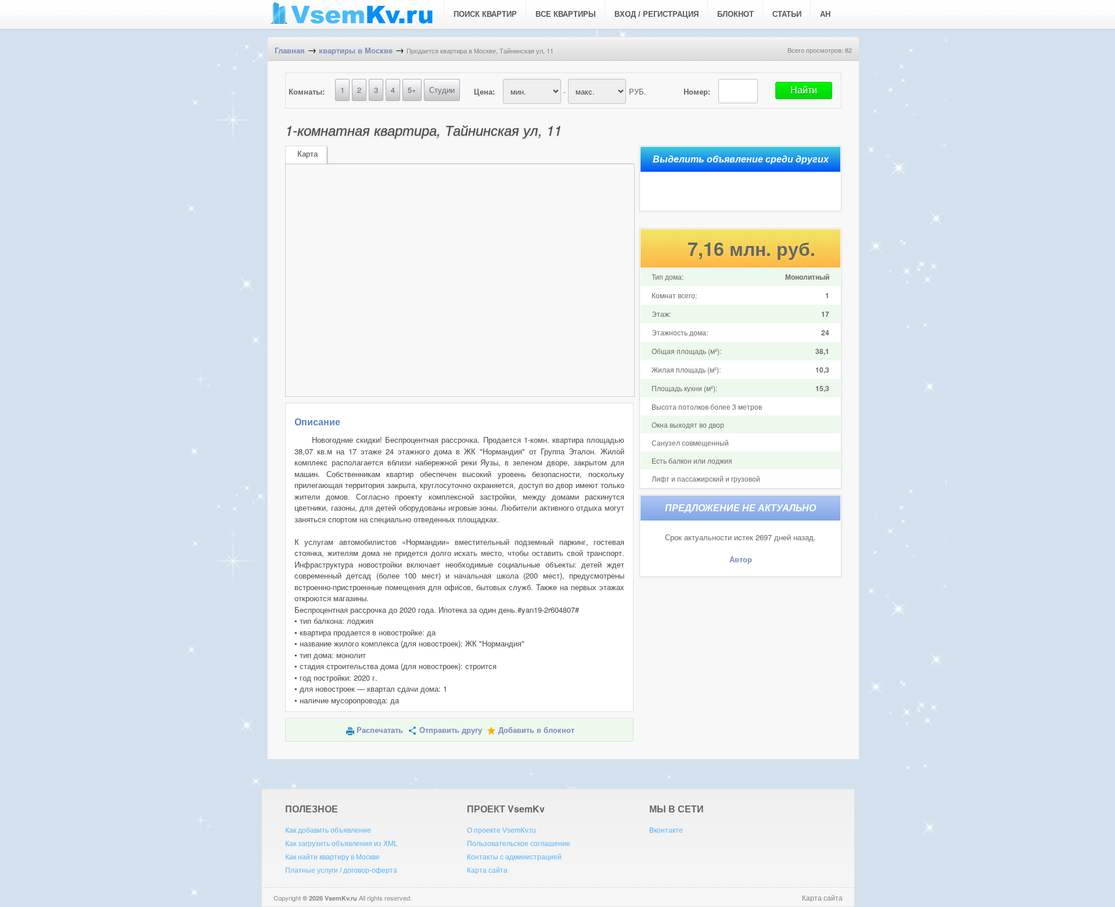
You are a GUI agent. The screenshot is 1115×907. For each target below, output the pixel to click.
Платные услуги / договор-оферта (341, 870)
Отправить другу (450, 730)
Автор (740, 559)
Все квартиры (565, 14)
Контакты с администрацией (514, 857)
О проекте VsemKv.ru (501, 830)
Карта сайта (487, 870)
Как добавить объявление (328, 830)
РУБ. (637, 91)
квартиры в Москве (356, 50)
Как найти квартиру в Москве (332, 857)
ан (825, 14)
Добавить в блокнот (536, 730)
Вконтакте (666, 830)
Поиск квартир (485, 14)
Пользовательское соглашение (518, 844)
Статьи (786, 14)
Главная (290, 50)
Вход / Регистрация (656, 14)
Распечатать (380, 730)
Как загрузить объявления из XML (341, 844)
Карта (307, 154)
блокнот (735, 14)
